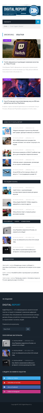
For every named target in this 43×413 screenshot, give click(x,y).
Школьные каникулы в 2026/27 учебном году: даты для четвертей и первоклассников (26, 153)
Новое (17, 221)
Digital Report (10, 59)
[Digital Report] (21, 10)
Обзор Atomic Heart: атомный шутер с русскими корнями (24, 213)
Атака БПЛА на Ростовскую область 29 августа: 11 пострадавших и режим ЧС (25, 173)
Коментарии (25, 221)
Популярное (8, 221)
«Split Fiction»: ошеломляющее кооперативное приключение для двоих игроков (25, 192)
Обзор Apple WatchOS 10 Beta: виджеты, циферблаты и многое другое (25, 203)
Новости (7, 40)
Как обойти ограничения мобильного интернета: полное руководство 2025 (24, 250)
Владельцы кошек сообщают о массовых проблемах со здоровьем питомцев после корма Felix (21, 267)
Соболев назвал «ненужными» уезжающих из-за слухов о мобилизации (26, 163)
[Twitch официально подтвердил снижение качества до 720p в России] (21, 49)
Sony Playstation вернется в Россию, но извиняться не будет (25, 231)
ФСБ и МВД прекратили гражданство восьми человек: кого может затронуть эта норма (26, 142)
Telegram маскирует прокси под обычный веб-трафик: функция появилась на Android (26, 131)
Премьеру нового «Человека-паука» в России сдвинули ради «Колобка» (21, 279)
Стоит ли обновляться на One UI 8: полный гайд (26, 241)
